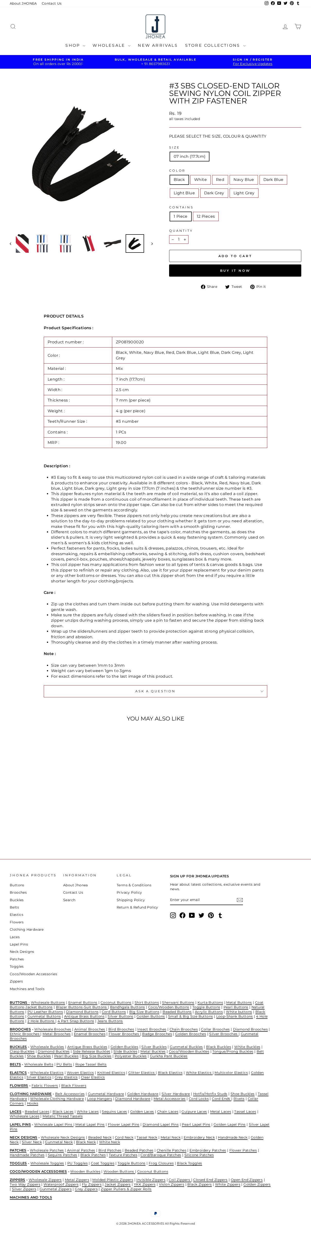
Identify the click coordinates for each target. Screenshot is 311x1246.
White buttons (239, 1012)
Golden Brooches (190, 1034)
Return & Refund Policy (137, 907)
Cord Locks (199, 1099)
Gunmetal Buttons (44, 1016)
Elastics (16, 915)
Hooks (32, 1103)
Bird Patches (109, 1150)
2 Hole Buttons (41, 1021)
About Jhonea (75, 885)
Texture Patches (123, 1155)
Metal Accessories (170, 1099)
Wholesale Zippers (45, 1180)
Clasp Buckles (22, 1051)
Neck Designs (22, 952)
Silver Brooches (223, 1034)
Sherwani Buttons (178, 1002)
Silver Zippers (24, 1189)
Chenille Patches (171, 1150)
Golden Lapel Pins (230, 1124)
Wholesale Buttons (48, 1002)
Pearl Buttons (236, 1007)
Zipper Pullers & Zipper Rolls (126, 1189)
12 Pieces (206, 216)
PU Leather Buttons (45, 1012)
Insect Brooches (151, 1029)
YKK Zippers (145, 1184)
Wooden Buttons (119, 1171)
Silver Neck (32, 1142)
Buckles (17, 900)
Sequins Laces (114, 1112)
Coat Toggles (102, 1163)
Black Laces (62, 1112)
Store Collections (213, 45)
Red (220, 179)
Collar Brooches (215, 1029)
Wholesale (110, 45)
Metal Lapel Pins (89, 1124)
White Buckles (247, 1047)
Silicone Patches (199, 1155)
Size (174, 147)
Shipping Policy (131, 900)
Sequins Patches (62, 1155)
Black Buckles (218, 1047)
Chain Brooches (184, 1029)
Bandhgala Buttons (127, 1007)
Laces (15, 937)
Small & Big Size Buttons (190, 1016)
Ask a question (155, 691)
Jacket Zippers (118, 1184)
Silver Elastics (38, 1077)
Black (179, 179)
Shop (73, 45)
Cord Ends (221, 1099)
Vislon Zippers (171, 1184)
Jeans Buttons (110, 1021)
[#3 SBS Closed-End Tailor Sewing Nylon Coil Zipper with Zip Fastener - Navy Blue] (41, 830)
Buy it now (235, 270)
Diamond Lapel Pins (161, 1124)
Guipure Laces (194, 1112)
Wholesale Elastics (46, 1073)
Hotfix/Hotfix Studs (210, 1094)
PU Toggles (77, 1163)
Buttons (17, 885)
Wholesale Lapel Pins (53, 1124)
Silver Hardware (176, 1094)
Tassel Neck (147, 1137)
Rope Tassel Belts (91, 1064)
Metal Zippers (77, 1180)
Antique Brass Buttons (84, 1016)
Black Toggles (189, 1163)
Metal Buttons (239, 1002)
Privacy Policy (129, 892)
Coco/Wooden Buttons (168, 1007)
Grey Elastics (66, 1077)
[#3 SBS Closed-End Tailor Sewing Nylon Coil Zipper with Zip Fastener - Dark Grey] (60, 830)
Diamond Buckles (53, 1051)
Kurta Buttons (210, 1002)
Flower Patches (243, 1150)
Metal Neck (171, 1137)
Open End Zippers (247, 1180)
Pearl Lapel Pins (196, 1124)
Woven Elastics (80, 1073)
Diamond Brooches (250, 1029)
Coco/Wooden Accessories (33, 974)
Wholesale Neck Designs (63, 1137)
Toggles (17, 966)
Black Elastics (170, 1073)
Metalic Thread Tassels (63, 1116)
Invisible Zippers (150, 1180)
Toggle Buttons (206, 1007)
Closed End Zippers (210, 1180)
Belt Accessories (70, 1094)
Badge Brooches (157, 1034)
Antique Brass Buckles (87, 1047)
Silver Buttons (120, 1016)
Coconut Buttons (116, 1002)
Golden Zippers (257, 1184)
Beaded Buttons (177, 1012)
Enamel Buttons (82, 1002)
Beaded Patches (139, 1150)
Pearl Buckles (66, 1056)
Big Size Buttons (144, 1012)
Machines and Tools (27, 989)
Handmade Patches (27, 1155)
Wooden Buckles (85, 1171)
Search (69, 900)
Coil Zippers (180, 1180)
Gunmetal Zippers (56, 1189)
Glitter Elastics (142, 1073)
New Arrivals (158, 45)
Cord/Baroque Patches (160, 1155)
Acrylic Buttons (209, 1012)
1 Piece (181, 216)
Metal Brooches (57, 1034)
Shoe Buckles (39, 1056)
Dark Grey (214, 193)
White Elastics (199, 1073)
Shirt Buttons (147, 1002)
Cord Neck (124, 1137)
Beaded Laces (37, 1112)
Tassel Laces (245, 1112)
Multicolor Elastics (231, 1073)
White (200, 179)
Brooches (18, 892)
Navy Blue (243, 179)
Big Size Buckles (96, 1056)
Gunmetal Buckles (186, 1047)
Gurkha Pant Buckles (169, 1056)
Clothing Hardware (27, 929)
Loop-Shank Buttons (234, 1016)
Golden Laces (142, 1112)
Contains (181, 207)
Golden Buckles (124, 1047)
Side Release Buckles (91, 1051)
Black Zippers (199, 1184)
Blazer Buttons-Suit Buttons (82, 1007)
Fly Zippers (92, 1184)
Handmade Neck (232, 1137)
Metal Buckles (152, 1051)
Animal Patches (81, 1150)
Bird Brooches (121, 1029)
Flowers (17, 922)
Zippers (16, 981)
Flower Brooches (124, 1034)
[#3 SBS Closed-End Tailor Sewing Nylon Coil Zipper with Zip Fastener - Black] (21, 830)
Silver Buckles (154, 1047)
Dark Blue (273, 179)
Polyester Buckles (131, 1056)
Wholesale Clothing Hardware (57, 1099)
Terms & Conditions (134, 885)
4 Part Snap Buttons (76, 1021)
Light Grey (244, 193)
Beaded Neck (100, 1137)
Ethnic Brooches (25, 1034)
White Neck (109, 1142)
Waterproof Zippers (60, 1184)
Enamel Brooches (89, 1034)
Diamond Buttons (82, 1012)
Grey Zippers (86, 1189)
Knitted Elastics (111, 1073)
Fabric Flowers (45, 1085)
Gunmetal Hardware (106, 1094)
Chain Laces (167, 1112)
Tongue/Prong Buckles (232, 1051)
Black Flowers (73, 1085)
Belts (14, 907)
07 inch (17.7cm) (189, 156)
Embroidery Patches (208, 1150)
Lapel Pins (19, 944)
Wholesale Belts (38, 1064)
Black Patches (93, 1155)
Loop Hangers (99, 1099)
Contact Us (52, 3)
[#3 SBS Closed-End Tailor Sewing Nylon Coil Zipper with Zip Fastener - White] (28, 830)
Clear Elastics (93, 1077)
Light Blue (184, 193)
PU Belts (64, 1064)
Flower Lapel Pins (123, 1124)
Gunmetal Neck (59, 1142)
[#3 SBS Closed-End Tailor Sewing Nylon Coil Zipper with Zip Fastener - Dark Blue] (47, 830)
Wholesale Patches (47, 1150)
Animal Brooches (89, 1029)
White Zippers (227, 1184)
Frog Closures (161, 1163)
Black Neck (86, 1142)
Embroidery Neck (199, 1137)
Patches (17, 959)
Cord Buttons (114, 1012)
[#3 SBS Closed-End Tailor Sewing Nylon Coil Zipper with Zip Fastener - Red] (34, 830)
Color (177, 170)
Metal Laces (220, 1112)
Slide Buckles (125, 1051)
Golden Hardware (142, 1094)
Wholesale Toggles (47, 1163)
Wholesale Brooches (52, 1029)
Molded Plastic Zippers (112, 1180)
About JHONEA (23, 3)
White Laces (88, 1112)
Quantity (181, 231)
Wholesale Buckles (47, 1047)
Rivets (238, 1099)
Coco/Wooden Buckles (189, 1051)
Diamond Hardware (132, 1099)
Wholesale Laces (24, 1116)
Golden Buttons (151, 1016)
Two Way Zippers (25, 1184)
